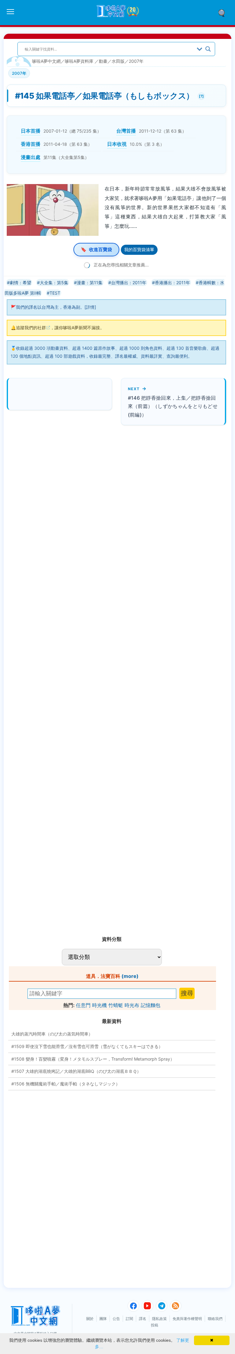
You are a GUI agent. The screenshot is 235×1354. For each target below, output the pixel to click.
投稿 (154, 1325)
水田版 (118, 61)
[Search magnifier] (208, 49)
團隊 (103, 1318)
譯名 (142, 1318)
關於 (90, 1318)
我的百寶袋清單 (139, 249)
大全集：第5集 (54, 282)
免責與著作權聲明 (187, 1318)
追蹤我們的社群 (31, 327)
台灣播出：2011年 (128, 282)
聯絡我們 (215, 1318)
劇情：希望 (20, 282)
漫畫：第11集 (90, 282)
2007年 (136, 61)
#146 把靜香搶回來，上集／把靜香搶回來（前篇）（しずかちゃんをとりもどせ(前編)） (173, 406)
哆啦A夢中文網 (46, 61)
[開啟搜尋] (223, 12)
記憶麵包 (150, 1005)
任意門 (83, 1005)
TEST (55, 293)
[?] (201, 95)
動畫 (103, 61)
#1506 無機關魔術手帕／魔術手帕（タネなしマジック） (65, 1083)
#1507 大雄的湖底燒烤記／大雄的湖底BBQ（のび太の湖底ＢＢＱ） (76, 1071)
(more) (130, 976)
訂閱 (129, 1318)
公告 (116, 1318)
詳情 (90, 307)
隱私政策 (159, 1318)
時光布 (132, 1005)
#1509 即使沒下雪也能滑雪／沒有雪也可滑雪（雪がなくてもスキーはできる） (87, 1046)
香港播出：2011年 (172, 282)
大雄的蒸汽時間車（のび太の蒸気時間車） (52, 1033)
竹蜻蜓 (115, 1005)
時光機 (99, 1005)
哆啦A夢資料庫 (79, 61)
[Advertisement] (58, 678)
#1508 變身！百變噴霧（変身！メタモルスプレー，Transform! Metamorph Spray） (92, 1059)
